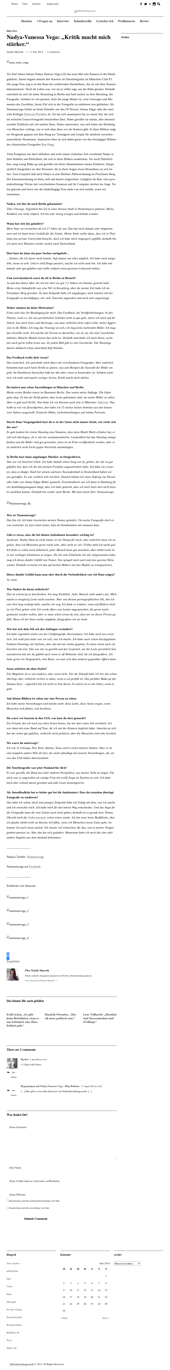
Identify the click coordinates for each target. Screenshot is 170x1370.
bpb (9, 1278)
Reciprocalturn (14, 1324)
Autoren (36, 3)
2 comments (53, 51)
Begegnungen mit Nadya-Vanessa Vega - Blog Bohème (50, 1086)
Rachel (24, 1059)
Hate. (9, 1294)
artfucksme (12, 1270)
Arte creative (13, 1263)
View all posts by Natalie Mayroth (41, 980)
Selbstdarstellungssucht (22, 1364)
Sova (9, 1340)
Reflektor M (13, 1332)
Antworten (13, 1074)
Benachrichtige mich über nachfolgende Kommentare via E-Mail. (34, 1201)
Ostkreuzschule (37, 817)
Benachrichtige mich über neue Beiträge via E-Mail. (29, 1208)
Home (15, 3)
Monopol (11, 1301)
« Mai (63, 1318)
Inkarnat (103, 402)
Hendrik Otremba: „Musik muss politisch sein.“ (61, 1016)
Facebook (35, 866)
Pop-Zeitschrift (14, 1317)
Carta (9, 1286)
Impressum (52, 3)
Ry (83, 461)
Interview (12, 31)
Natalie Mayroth (15, 51)
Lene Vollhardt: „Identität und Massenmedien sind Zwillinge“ (100, 1018)
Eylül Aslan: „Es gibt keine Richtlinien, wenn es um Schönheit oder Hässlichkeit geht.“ (23, 1020)
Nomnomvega (35, 856)
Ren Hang (48, 144)
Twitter (125, 37)
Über (25, 3)
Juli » (106, 1318)
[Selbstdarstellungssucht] (85, 11)
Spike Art (11, 1348)
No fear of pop (14, 1309)
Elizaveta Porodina (35, 114)
